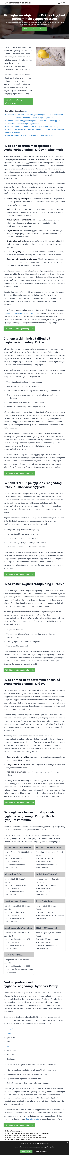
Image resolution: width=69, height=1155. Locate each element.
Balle (8, 1046)
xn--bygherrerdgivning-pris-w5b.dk (18, 313)
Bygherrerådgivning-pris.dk (18, 2)
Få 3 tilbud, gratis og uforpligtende (34, 29)
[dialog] (34, 1148)
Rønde (9, 1033)
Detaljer (52, 1147)
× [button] (67, 1142)
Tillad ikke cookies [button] (41, 1151)
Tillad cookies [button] (26, 1151)
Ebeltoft (9, 1029)
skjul (25, 111)
